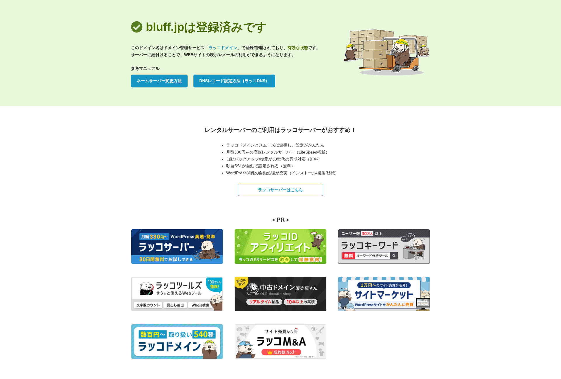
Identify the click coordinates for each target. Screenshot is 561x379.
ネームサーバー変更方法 (159, 80)
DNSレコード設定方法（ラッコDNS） (234, 80)
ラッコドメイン (223, 47)
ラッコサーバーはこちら (280, 189)
